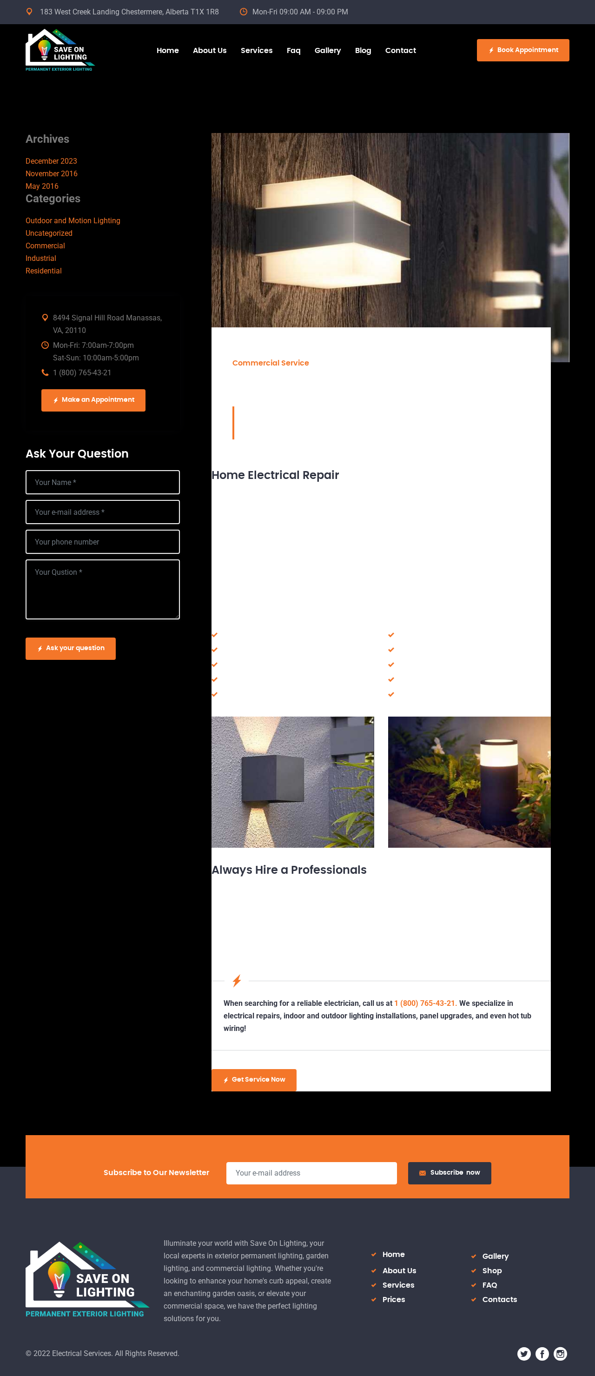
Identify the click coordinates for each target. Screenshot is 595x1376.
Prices (394, 1299)
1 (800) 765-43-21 (82, 372)
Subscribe (455, 1173)
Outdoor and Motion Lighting (73, 220)
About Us (399, 1271)
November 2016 (52, 173)
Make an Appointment (98, 400)
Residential (44, 270)
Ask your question (75, 648)
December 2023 (51, 161)
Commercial (45, 245)
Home (394, 1254)
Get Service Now (258, 1080)
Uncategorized (49, 233)
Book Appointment (527, 50)
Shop (492, 1271)
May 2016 (42, 186)
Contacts (500, 1299)
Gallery (496, 1256)
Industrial (41, 258)
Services (399, 1285)
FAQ (490, 1285)
